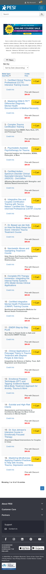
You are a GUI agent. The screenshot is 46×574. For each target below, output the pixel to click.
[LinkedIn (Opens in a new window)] (22, 539)
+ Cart (36, 81)
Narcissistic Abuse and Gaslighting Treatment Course (17, 250)
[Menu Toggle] (41, 8)
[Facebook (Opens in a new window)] (5, 539)
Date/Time (5, 76)
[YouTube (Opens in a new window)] (40, 539)
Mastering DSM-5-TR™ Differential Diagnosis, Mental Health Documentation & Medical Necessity (22, 104)
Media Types (6, 74)
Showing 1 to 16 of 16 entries (13, 482)
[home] (9, 7)
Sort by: (6, 64)
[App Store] (24, 548)
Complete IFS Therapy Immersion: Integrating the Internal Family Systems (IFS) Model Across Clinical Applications (17, 280)
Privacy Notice (7, 559)
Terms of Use (30, 557)
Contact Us (13, 529)
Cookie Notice (31, 559)
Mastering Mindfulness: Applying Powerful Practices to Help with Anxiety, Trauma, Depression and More (19, 461)
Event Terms (40, 557)
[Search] (41, 14)
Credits (27, 74)
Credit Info (10, 89)
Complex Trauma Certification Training (14, 125)
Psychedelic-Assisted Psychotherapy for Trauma (17, 149)
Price (26, 76)
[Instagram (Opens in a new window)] (14, 539)
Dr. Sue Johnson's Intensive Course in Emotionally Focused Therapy (15, 433)
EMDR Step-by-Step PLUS (16, 328)
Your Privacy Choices (19, 559)
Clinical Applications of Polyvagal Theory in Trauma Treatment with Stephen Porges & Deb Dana (18, 354)
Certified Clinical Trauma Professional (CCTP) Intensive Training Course (18, 82)
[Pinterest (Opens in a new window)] (31, 539)
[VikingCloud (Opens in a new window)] (9, 566)
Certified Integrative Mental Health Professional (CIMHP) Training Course (17, 304)
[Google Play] (38, 548)
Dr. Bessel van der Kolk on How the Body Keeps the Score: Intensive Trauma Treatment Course (18, 228)
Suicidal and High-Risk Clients (17, 405)
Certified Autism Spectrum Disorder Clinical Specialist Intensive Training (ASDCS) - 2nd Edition (18, 175)
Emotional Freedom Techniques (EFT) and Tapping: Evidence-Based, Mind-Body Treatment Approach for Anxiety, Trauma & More (21, 383)
